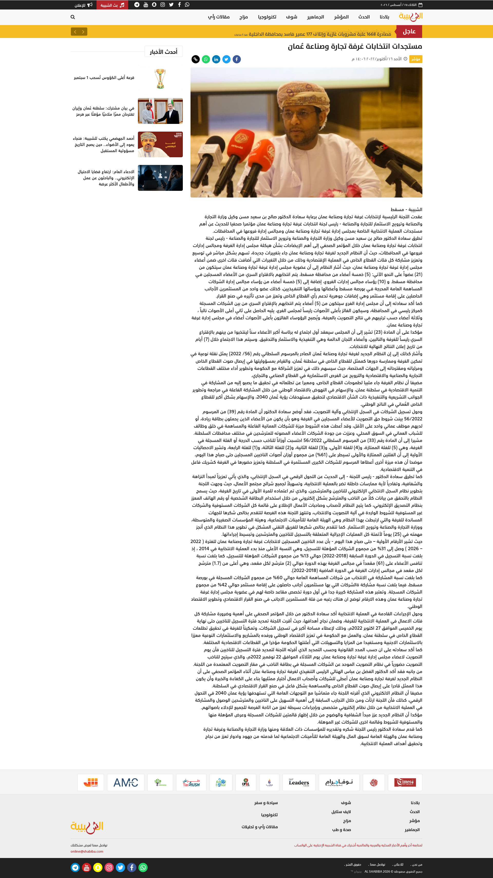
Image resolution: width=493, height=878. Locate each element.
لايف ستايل (341, 811)
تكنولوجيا (267, 17)
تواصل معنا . (376, 864)
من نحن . (416, 864)
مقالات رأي (219, 17)
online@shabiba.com (87, 851)
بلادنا (384, 17)
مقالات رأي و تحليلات (260, 827)
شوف (291, 17)
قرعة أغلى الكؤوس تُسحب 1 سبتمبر (351, 31)
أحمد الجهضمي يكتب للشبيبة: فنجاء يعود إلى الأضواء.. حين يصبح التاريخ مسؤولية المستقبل (103, 144)
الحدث (364, 17)
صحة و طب (341, 829)
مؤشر (416, 59)
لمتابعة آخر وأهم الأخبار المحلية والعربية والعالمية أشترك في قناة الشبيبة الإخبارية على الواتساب (358, 845)
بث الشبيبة (110, 5)
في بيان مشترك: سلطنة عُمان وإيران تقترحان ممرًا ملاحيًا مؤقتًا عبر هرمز (103, 111)
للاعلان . (397, 864)
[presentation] (83, 31)
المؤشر (341, 17)
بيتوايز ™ (356, 871)
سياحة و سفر (266, 803)
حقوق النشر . (352, 864)
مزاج (244, 17)
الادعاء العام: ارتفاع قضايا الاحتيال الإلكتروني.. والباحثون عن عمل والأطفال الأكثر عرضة (106, 177)
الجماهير (315, 17)
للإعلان (80, 5)
